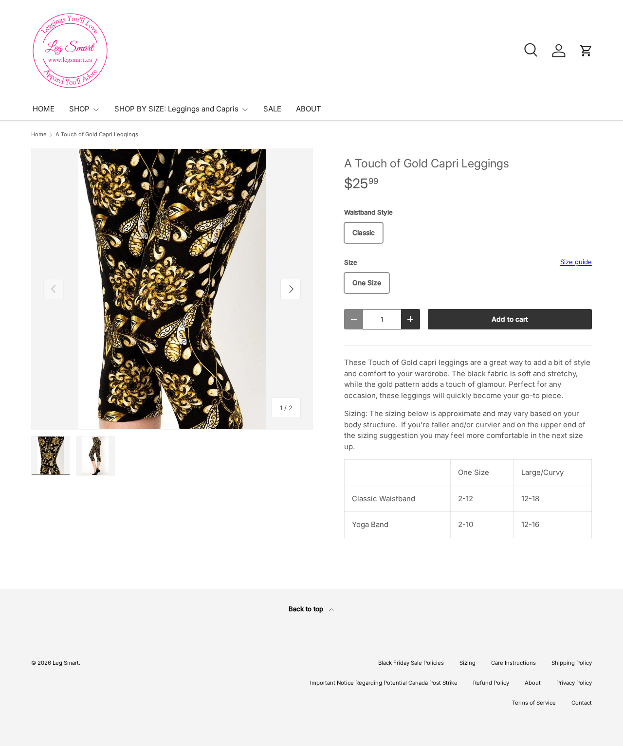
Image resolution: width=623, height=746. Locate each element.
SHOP (79, 108)
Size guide (576, 262)
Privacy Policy (574, 682)
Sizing (467, 662)
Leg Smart (66, 662)
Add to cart (510, 319)
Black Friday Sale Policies (411, 662)
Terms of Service (534, 702)
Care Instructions (513, 662)
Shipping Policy (571, 662)
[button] (586, 50)
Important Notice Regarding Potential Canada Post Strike (384, 682)
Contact (581, 702)
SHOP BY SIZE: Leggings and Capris (176, 108)
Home (39, 134)
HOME (44, 108)
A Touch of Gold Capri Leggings (96, 134)
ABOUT (308, 108)
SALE (272, 108)
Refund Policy (491, 682)
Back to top (307, 609)
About (533, 682)
